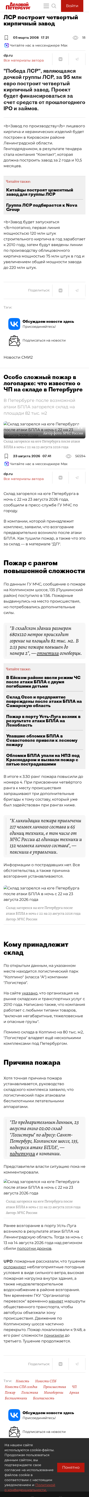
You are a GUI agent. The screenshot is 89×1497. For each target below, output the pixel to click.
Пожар (10, 1392)
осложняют (15, 1267)
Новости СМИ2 (18, 357)
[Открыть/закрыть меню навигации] (46, 6)
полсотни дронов (34, 1248)
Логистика (29, 1392)
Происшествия (54, 1386)
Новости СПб (45, 1381)
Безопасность (43, 1398)
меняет (56, 1301)
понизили (54, 1335)
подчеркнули (22, 1153)
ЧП (74, 1386)
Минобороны (53, 1392)
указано (29, 993)
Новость (22, 1381)
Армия (74, 1392)
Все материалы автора (24, 60)
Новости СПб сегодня (21, 1386)
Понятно (71, 1467)
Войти (72, 6)
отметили (48, 653)
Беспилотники (16, 1398)
